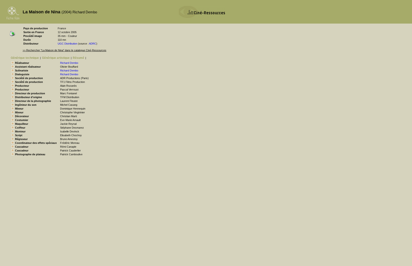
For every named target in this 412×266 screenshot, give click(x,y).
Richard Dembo (69, 62)
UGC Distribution (67, 43)
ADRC (92, 43)
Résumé (78, 58)
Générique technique (25, 58)
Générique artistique (56, 58)
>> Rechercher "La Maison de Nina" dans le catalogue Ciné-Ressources (64, 50)
